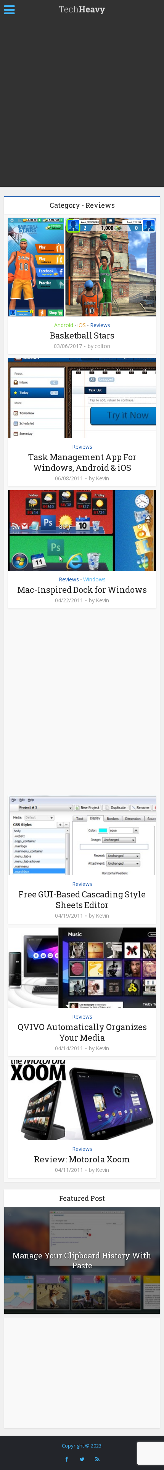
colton (102, 346)
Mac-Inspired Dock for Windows (82, 589)
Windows (94, 579)
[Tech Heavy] (82, 8)
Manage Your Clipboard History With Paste (82, 1260)
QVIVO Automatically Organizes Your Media (82, 1032)
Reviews (100, 325)
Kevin (102, 478)
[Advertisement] (82, 105)
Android (63, 325)
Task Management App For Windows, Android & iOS (82, 462)
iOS (81, 325)
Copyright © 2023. (82, 1445)
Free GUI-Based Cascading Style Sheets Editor (82, 899)
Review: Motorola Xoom (82, 1159)
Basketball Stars (82, 335)
